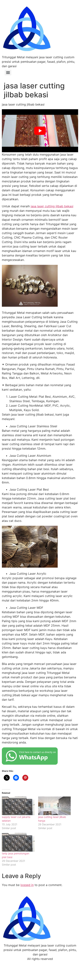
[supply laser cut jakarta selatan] (18, 806)
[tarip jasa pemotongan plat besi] (18, 842)
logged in (27, 885)
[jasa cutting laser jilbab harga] (54, 806)
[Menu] (8, 72)
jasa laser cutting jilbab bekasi (52, 206)
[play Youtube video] (40, 130)
